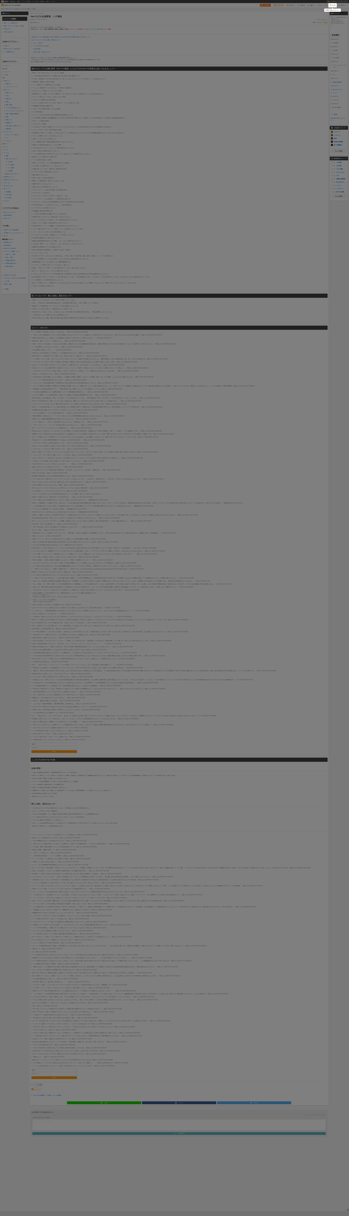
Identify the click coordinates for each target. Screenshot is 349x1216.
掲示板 (334, 5)
